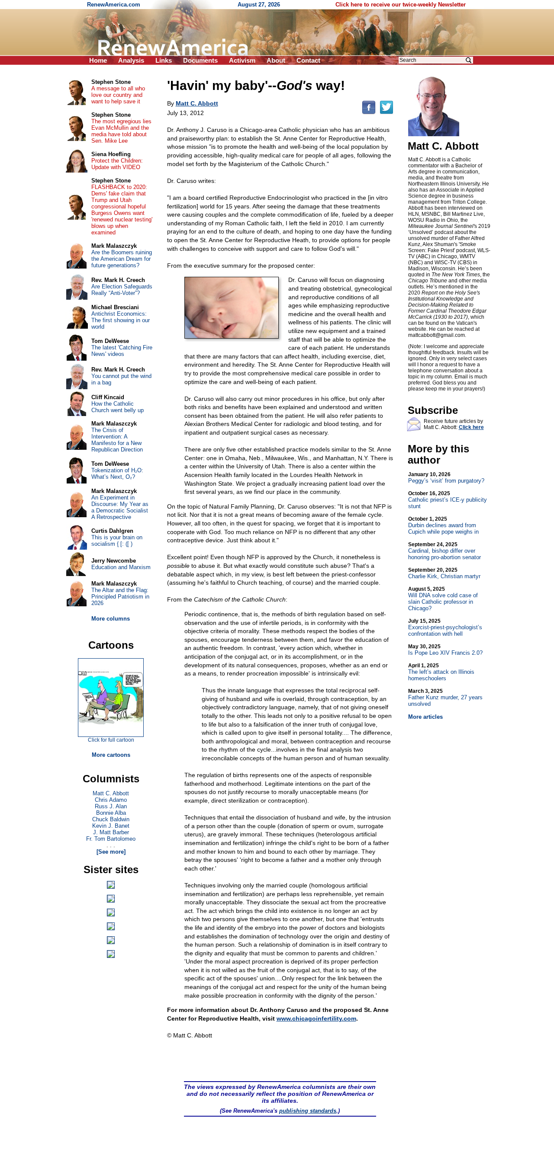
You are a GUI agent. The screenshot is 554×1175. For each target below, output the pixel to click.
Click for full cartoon (111, 740)
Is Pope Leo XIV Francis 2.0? (445, 650)
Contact (308, 60)
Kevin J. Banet (110, 826)
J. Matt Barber (111, 832)
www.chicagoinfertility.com (316, 1018)
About (276, 60)
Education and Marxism (121, 567)
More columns (110, 618)
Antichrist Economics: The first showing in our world (120, 320)
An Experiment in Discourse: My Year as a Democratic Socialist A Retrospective (119, 507)
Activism (242, 60)
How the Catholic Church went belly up (117, 406)
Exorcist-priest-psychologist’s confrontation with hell (445, 627)
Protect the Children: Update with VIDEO (117, 163)
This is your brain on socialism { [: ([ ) (116, 540)
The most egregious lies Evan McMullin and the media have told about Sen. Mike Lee (121, 131)
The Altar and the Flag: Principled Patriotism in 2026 (120, 596)
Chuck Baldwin (110, 819)
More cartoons (111, 755)
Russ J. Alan (111, 806)
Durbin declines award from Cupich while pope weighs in (443, 525)
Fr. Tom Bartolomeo (110, 839)
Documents (200, 60)
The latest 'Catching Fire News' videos (121, 350)
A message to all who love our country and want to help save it (118, 95)
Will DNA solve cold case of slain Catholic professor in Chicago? (443, 599)
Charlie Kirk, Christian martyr (444, 573)
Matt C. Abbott (111, 793)
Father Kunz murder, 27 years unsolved (445, 697)
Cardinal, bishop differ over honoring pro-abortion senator (444, 550)
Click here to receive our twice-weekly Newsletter (400, 4)
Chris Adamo (111, 800)
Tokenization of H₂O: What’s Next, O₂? (117, 473)
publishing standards (307, 1111)
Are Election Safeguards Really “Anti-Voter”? (121, 289)
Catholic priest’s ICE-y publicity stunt (447, 499)
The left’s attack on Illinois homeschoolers (441, 672)
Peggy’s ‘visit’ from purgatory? (446, 477)
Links (163, 60)
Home (98, 60)
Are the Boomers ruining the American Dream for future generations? (121, 259)
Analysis (131, 60)
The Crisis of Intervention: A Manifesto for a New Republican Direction (117, 440)
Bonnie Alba (111, 813)
